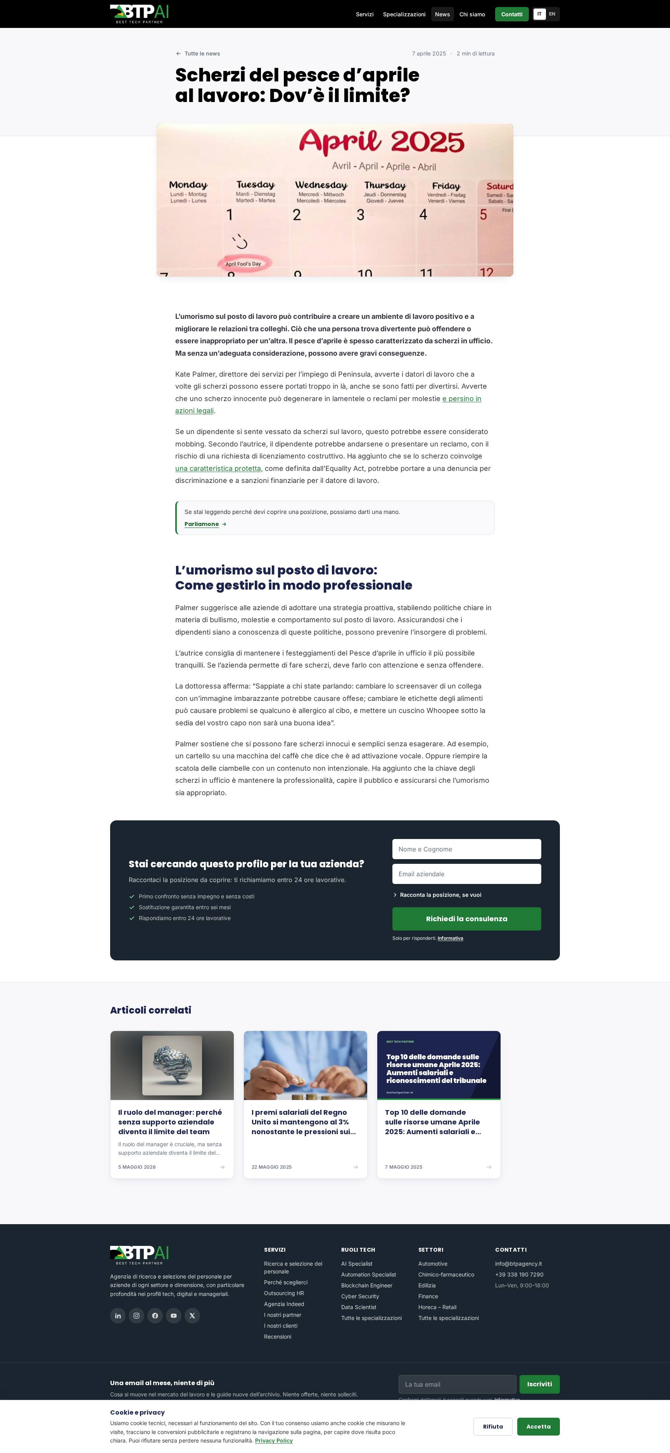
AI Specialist (357, 1263)
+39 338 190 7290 (519, 1274)
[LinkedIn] (118, 1315)
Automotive (432, 1263)
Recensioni (277, 1336)
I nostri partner (282, 1314)
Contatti (512, 14)
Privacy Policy (274, 1440)
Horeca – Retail (437, 1307)
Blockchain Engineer (366, 1285)
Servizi (365, 14)
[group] (335, 1110)
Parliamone (202, 524)
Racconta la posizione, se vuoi (441, 894)
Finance (428, 1296)
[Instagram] (136, 1315)
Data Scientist (358, 1307)
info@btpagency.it (518, 1263)
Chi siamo (472, 14)
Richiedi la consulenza (467, 919)
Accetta (539, 1427)
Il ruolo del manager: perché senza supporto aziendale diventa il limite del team (170, 1122)
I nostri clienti (280, 1325)
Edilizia (427, 1285)
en (552, 14)
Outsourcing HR (284, 1293)
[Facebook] (155, 1315)
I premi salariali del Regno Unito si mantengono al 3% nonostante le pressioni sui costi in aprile (301, 1122)
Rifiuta (493, 1427)
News (442, 14)
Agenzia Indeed (284, 1304)
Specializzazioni (404, 14)
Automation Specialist (368, 1274)
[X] (192, 1315)
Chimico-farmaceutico (446, 1274)
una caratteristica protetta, (219, 468)
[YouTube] (173, 1315)
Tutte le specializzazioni (371, 1318)
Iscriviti (539, 1384)
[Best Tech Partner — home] (140, 14)
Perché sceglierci (285, 1282)
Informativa (450, 938)
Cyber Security (360, 1296)
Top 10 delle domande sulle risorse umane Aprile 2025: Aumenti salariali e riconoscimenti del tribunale (437, 1122)
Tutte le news (202, 53)
